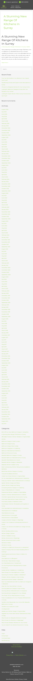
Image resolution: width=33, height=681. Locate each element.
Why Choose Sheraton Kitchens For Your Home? (14, 622)
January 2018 (5, 332)
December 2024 (6, 156)
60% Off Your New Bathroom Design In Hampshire (15, 432)
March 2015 (5, 404)
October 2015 (5, 388)
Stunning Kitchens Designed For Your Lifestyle (14, 593)
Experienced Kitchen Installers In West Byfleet (14, 492)
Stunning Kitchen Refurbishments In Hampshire (14, 590)
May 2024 (4, 172)
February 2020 (5, 290)
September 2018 (6, 316)
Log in (3, 633)
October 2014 (5, 416)
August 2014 (5, 421)
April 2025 (4, 146)
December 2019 (6, 295)
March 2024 (5, 177)
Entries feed (5, 635)
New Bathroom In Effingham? (9, 558)
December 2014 (6, 411)
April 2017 (4, 346)
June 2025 (4, 142)
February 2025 (5, 151)
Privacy (21, 679)
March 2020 (5, 288)
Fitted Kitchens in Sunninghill (9, 515)
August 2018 (5, 318)
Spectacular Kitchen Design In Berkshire (12, 579)
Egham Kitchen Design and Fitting (11, 485)
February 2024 (5, 179)
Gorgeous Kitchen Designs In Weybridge (12, 520)
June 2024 (4, 170)
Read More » (5, 62)
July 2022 (4, 223)
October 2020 (5, 272)
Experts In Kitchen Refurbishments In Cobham (14, 494)
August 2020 (5, 277)
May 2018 (4, 325)
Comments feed (6, 638)
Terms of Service (19, 655)
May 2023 (4, 200)
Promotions (5, 567)
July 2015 (4, 395)
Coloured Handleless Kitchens (9, 473)
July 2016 (4, 367)
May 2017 (4, 344)
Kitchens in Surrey (6, 545)
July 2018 (4, 321)
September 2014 (6, 418)
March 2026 (5, 121)
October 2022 (5, 216)
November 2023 (6, 186)
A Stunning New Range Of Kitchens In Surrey (15, 40)
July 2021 (4, 251)
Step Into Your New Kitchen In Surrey (11, 586)
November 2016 (6, 358)
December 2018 (6, 309)
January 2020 (5, 293)
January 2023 (5, 209)
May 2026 (4, 116)
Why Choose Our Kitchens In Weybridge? (12, 620)
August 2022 (5, 221)
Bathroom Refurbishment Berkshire (11, 450)
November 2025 (6, 130)
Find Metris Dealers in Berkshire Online (12, 501)
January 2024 (5, 181)
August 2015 (5, 393)
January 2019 (5, 307)
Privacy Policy (9, 655)
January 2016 (5, 381)
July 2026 (4, 111)
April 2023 (4, 202)
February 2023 (5, 207)
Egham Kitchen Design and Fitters (11, 483)
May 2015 (4, 400)
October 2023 (5, 188)
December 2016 (6, 356)
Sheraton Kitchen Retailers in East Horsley (13, 577)
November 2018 (6, 311)
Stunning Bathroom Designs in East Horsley (13, 588)
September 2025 (6, 135)
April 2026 (4, 118)
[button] (31, 6)
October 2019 (5, 300)
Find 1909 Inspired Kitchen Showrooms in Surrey (14, 497)
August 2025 (5, 137)
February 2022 (5, 235)
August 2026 (5, 109)
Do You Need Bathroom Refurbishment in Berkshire (15, 478)
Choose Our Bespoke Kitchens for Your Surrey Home (16, 87)
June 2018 (4, 323)
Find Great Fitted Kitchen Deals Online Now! (13, 499)
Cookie (25, 679)
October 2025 (5, 132)
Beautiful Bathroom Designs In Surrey (12, 455)
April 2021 (4, 258)
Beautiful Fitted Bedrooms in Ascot (11, 460)
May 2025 (4, 144)
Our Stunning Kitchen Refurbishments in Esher (14, 565)
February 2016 (5, 379)
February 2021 (5, 263)
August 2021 (5, 249)
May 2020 (4, 284)
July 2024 (4, 167)
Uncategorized (5, 609)
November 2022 (6, 214)
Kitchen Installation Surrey (8, 535)
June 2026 (4, 114)
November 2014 (6, 414)
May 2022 (4, 228)
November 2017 (6, 335)
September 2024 (6, 163)
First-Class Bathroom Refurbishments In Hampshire (15, 508)
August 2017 (5, 337)
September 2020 (6, 274)
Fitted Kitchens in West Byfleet (10, 517)
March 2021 (5, 260)
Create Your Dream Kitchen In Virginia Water (13, 476)
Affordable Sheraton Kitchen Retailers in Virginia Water (16, 436)
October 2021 (5, 244)
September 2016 (6, 363)
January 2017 (5, 353)
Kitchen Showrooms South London (11, 540)
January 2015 (5, 409)
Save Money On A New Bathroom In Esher (13, 572)
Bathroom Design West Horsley (10, 446)
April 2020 (4, 286)
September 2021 (6, 246)
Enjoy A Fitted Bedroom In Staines (11, 490)
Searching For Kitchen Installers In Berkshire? (14, 574)
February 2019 (5, 304)
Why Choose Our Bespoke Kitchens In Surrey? (14, 618)
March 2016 (5, 377)
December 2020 (6, 267)
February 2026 (5, 123)
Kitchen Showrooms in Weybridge (10, 538)
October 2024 (5, 160)
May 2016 (4, 372)
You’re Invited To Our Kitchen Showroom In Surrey (15, 625)
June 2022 (4, 225)
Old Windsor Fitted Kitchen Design (11, 560)
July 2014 (4, 423)
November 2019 (6, 298)
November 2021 (6, 242)
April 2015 (4, 402)
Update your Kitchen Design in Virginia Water (13, 611)
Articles (3, 439)
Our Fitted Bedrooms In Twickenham (11, 563)
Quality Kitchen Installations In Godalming (12, 570)
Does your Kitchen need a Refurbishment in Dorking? (16, 480)
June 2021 (4, 253)
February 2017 (5, 351)
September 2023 (6, 191)
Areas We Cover (10, 679)
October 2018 (5, 314)
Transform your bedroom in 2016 (10, 606)
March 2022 (5, 232)
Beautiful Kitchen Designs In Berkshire (12, 462)
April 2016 (4, 374)
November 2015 (6, 386)
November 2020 (6, 270)
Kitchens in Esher (6, 542)
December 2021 (6, 239)
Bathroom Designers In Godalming (11, 448)
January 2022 (5, 237)
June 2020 (4, 281)
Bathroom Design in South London (11, 441)
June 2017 (4, 342)
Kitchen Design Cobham (8, 533)
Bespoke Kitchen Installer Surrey (10, 464)
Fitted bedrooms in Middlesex (9, 510)
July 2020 (4, 279)
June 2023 (4, 197)
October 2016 (5, 360)
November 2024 (6, 158)
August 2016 (5, 365)
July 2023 (4, 195)
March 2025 (5, 149)
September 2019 (6, 302)
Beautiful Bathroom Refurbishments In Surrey (14, 457)
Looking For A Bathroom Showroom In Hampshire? (15, 547)
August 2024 (5, 165)
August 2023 (5, 193)
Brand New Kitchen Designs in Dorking (12, 471)
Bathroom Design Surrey (8, 443)
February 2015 (5, 407)
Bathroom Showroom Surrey (9, 453)
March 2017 (5, 349)
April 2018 (4, 328)
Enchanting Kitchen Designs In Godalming (13, 487)
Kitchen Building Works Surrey (10, 531)
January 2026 (5, 125)
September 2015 (6, 391)
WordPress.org (5, 640)
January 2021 (5, 265)
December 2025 (6, 128)
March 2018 (5, 330)
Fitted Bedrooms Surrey (8, 513)
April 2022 (4, 230)
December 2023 (6, 183)
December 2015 (6, 384)
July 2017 (4, 339)
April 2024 (4, 174)
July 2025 (4, 139)
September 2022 (6, 218)
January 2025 (5, 153)
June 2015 (4, 398)
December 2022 (6, 211)
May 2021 (4, 256)
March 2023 (5, 204)
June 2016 (4, 370)
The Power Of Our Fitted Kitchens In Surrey (13, 595)
